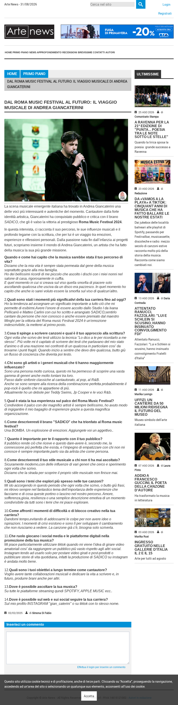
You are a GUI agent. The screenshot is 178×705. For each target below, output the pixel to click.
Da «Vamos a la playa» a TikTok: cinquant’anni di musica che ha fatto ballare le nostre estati (152, 208)
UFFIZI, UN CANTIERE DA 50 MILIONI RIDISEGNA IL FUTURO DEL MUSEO (151, 407)
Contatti (99, 52)
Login (166, 4)
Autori (110, 52)
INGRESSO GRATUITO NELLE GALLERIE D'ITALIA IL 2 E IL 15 (151, 547)
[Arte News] (29, 31)
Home (8, 52)
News (32, 52)
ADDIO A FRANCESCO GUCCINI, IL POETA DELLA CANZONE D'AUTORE (151, 483)
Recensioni (69, 52)
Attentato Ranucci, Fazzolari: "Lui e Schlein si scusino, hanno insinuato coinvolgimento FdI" (151, 321)
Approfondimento (49, 52)
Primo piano (21, 52)
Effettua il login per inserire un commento (101, 667)
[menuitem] (8, 52)
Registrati (165, 13)
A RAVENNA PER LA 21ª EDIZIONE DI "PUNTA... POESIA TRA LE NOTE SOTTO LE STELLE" (152, 129)
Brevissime (85, 52)
